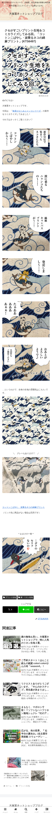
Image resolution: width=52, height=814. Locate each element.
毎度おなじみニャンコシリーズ (26, 111)
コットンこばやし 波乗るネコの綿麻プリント (23, 507)
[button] (42, 609)
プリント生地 (10, 597)
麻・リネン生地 (27, 597)
